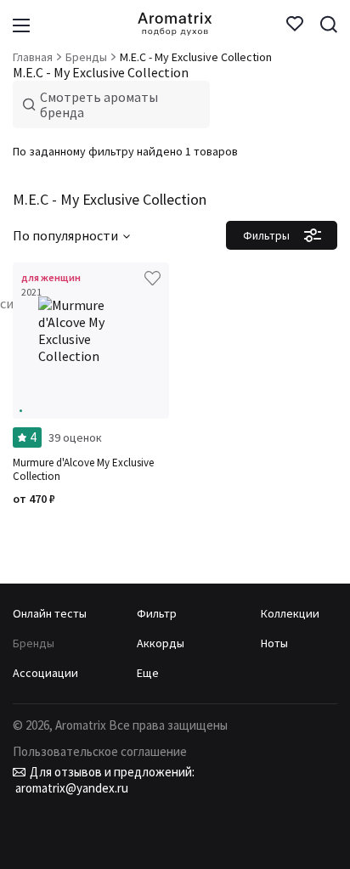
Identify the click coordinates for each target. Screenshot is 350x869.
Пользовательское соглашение (100, 751)
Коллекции (290, 613)
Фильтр (157, 613)
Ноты (274, 643)
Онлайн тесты (50, 613)
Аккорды (160, 643)
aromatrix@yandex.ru (70, 788)
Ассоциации (45, 672)
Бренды (33, 643)
